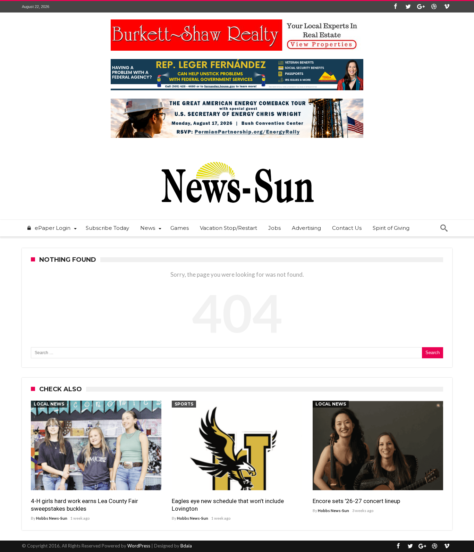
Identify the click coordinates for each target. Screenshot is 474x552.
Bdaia (186, 546)
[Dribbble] (433, 6)
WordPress (138, 546)
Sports (184, 404)
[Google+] (420, 6)
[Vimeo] (446, 6)
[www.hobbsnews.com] (237, 157)
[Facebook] (395, 6)
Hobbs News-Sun (51, 518)
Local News (49, 404)
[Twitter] (408, 6)
